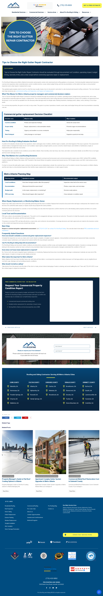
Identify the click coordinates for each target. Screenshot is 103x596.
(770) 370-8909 (66, 5)
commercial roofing (21, 91)
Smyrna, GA (14, 399)
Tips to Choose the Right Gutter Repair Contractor (27, 62)
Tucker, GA (69, 399)
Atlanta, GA (33, 386)
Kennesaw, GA (14, 390)
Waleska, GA (53, 390)
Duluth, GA (88, 390)
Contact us (51, 508)
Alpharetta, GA (34, 390)
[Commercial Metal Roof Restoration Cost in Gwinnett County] (84, 452)
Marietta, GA (14, 386)
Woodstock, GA (54, 395)
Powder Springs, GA (16, 395)
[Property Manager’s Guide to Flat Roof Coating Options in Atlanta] (17, 452)
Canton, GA (52, 386)
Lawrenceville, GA (90, 395)
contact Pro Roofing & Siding (57, 228)
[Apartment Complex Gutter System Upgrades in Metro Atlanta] (50, 452)
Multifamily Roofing (52, 476)
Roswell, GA (34, 395)
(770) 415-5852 (51, 578)
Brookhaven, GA (71, 386)
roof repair (40, 91)
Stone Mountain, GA (72, 403)
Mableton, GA (14, 403)
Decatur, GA (69, 395)
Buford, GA (88, 386)
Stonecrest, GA (71, 390)
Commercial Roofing (8, 476)
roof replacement (48, 91)
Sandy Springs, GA (36, 399)
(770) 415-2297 (43, 228)
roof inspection (32, 91)
